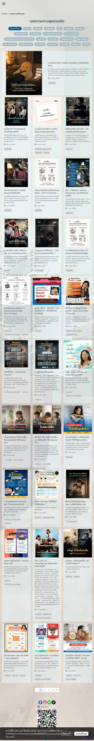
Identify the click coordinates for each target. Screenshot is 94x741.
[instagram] (45, 702)
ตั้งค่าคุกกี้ (66, 734)
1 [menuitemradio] (40, 690)
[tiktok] (54, 702)
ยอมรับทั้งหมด (81, 734)
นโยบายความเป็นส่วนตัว (54, 734)
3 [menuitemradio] (48, 690)
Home (4, 13)
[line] (49, 702)
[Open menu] (3, 3)
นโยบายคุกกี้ (10, 737)
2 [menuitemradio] (44, 690)
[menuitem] (57, 690)
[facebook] (40, 702)
